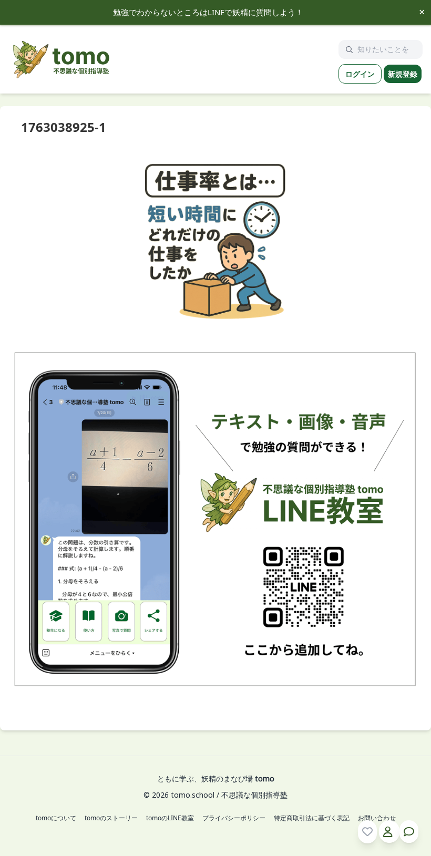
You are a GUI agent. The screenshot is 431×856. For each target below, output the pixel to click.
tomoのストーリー (111, 818)
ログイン (360, 74)
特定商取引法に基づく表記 (312, 818)
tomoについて (56, 818)
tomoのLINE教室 (170, 818)
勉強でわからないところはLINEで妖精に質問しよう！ (208, 12)
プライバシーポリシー (233, 818)
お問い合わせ (377, 818)
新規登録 (402, 74)
